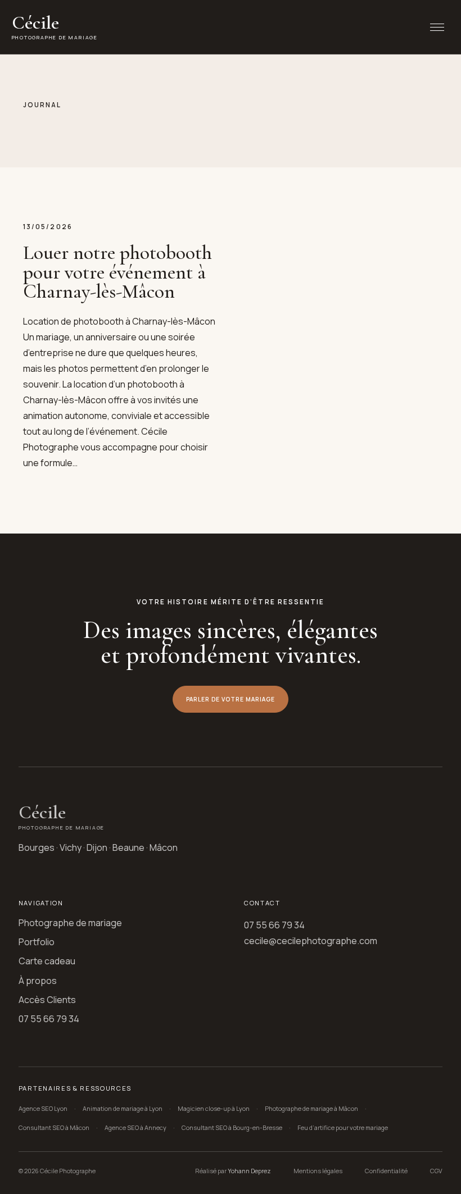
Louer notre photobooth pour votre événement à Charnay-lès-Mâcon (117, 271)
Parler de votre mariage (230, 699)
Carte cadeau (47, 961)
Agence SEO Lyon (43, 1108)
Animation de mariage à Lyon (122, 1108)
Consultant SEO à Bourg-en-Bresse (232, 1127)
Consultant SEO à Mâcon (54, 1127)
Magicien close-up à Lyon (214, 1108)
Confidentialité (386, 1170)
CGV (436, 1170)
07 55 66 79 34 (49, 1019)
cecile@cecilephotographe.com (310, 941)
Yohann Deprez (249, 1170)
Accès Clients (47, 1000)
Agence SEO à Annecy (135, 1127)
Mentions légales (317, 1170)
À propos (38, 980)
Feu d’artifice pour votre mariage (342, 1127)
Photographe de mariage (70, 923)
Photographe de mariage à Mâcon (311, 1108)
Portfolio (37, 942)
